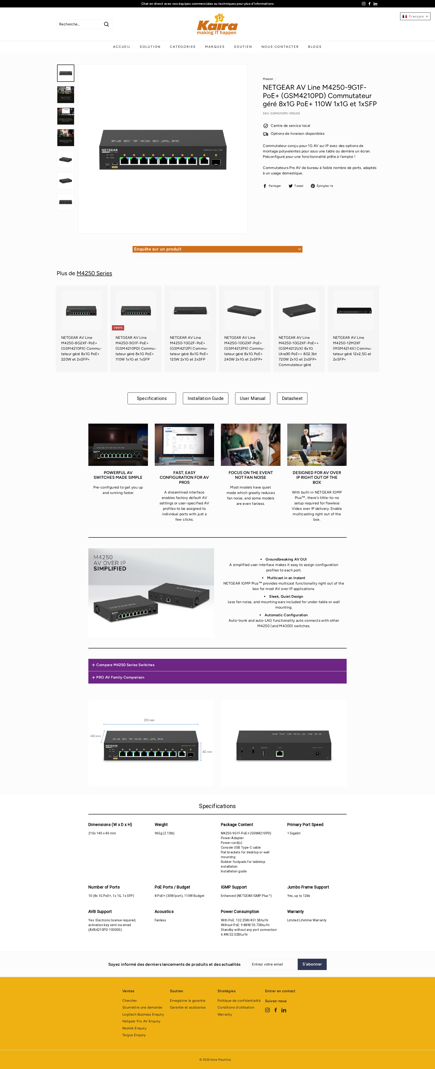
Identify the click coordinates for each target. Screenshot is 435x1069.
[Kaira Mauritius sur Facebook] (275, 1009)
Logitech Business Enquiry (143, 1014)
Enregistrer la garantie (187, 1001)
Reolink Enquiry (134, 1028)
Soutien (243, 47)
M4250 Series (94, 273)
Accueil (122, 47)
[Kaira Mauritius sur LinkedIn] (283, 1009)
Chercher (129, 1001)
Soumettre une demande (142, 1007)
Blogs (315, 47)
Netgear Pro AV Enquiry (141, 1021)
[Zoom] (162, 148)
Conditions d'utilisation (236, 1007)
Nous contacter (280, 47)
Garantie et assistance (188, 1007)
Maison (268, 79)
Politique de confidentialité (239, 1001)
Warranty (225, 1014)
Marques (215, 47)
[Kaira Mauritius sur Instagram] (267, 1009)
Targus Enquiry (134, 1035)
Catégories (183, 47)
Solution (150, 47)
